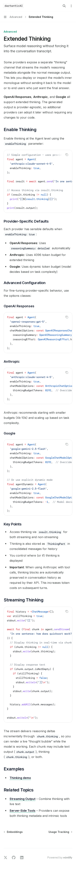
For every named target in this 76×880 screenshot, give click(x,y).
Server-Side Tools (22, 810)
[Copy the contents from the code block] (66, 154)
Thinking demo (20, 778)
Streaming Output (22, 799)
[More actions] (71, 5)
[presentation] (38, 181)
